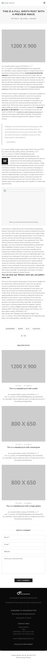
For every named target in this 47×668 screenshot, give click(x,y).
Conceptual (36, 328)
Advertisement (10, 328)
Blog (27, 328)
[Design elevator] (8, 3)
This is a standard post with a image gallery (23, 506)
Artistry (20, 328)
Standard (33, 18)
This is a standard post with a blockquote (23, 447)
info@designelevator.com (25, 638)
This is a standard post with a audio (23, 388)
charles (25, 18)
